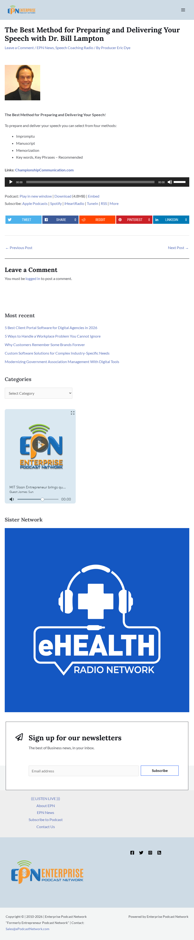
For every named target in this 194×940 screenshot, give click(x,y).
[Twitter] (141, 853)
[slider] (180, 181)
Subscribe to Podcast (46, 819)
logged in (33, 278)
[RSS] (159, 853)
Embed (93, 196)
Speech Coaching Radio (74, 47)
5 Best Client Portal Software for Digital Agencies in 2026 (51, 327)
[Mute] (170, 182)
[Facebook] (132, 853)
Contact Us (45, 826)
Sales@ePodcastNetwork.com (27, 929)
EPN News (45, 47)
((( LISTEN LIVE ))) (45, 798)
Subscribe (160, 770)
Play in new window (36, 196)
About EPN (45, 805)
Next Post (178, 247)
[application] (97, 182)
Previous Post (18, 247)
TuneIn (92, 203)
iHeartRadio (74, 203)
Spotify (56, 203)
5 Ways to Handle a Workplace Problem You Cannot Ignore (53, 336)
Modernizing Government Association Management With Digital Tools (62, 361)
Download (62, 196)
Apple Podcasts (35, 203)
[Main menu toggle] (183, 10)
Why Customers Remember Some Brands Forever (45, 344)
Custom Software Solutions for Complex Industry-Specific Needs (57, 353)
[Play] (11, 182)
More (114, 203)
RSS (104, 203)
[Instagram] (150, 853)
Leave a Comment (19, 47)
